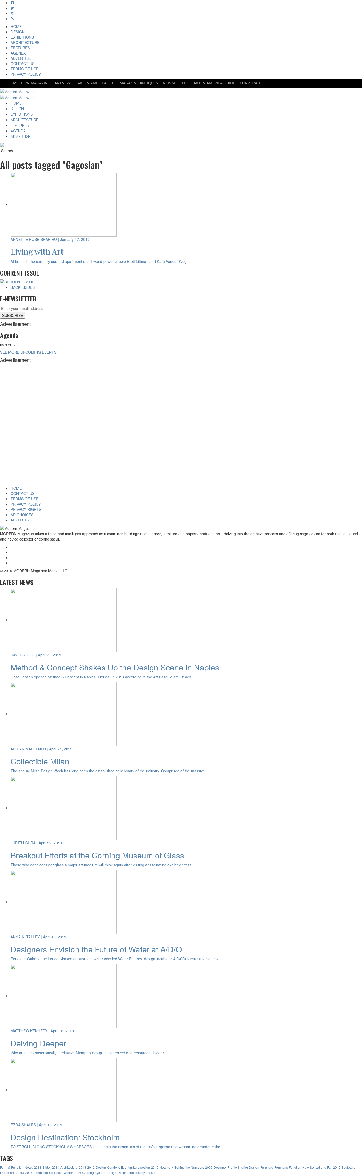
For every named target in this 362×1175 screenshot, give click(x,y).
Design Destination (120, 1172)
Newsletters (176, 83)
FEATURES (20, 47)
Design (101, 1167)
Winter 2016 (72, 1172)
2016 (29, 1172)
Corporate (250, 83)
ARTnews (64, 83)
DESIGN (18, 31)
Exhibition (41, 1172)
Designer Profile (225, 1167)
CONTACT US (22, 63)
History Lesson (145, 1172)
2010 (154, 1167)
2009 (209, 1167)
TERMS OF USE (24, 68)
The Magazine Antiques (134, 83)
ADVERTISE (21, 58)
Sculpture (348, 1167)
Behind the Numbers (189, 1167)
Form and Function (287, 1167)
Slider (46, 1167)
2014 (55, 1167)
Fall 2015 (334, 1167)
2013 (82, 1167)
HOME (16, 26)
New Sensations (314, 1167)
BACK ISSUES (23, 287)
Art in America (92, 83)
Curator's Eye (116, 1167)
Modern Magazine (31, 83)
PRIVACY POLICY (26, 74)
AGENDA (18, 53)
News (29, 1167)
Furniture (266, 1167)
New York (166, 1167)
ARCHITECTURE (25, 42)
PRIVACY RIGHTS (26, 509)
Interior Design (248, 1167)
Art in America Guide (214, 83)
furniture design (138, 1167)
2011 (37, 1167)
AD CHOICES (22, 514)
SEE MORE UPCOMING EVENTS (28, 352)
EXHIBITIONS (22, 37)
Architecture (69, 1167)
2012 (91, 1167)
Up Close (56, 1172)
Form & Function (12, 1167)
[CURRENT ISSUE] (17, 281)
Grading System (93, 1172)
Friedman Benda (12, 1172)
